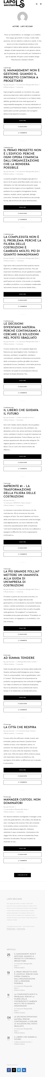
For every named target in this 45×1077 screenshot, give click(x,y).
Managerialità (30, 84)
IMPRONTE (17, 503)
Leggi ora (22, 120)
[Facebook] (9, 1070)
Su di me (30, 417)
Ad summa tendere (19, 658)
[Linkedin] (24, 1070)
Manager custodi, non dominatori (22, 801)
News (37, 84)
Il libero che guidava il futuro (21, 412)
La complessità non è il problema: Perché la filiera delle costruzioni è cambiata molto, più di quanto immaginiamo (22, 246)
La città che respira (20, 727)
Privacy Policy (11, 928)
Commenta (19, 87)
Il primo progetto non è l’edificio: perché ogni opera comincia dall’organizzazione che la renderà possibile (22, 159)
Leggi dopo (23, 126)
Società (24, 417)
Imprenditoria (9, 809)
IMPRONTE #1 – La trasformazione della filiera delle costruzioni (20, 491)
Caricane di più (22, 875)
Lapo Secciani (10, 84)
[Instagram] (14, 1070)
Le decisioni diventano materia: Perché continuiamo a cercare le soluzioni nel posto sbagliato (22, 331)
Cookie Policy (21, 928)
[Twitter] (19, 1070)
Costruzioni (21, 84)
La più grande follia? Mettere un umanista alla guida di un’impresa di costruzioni (21, 578)
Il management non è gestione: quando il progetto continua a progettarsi (22, 75)
